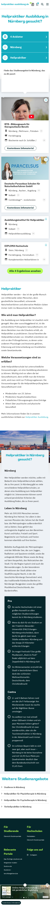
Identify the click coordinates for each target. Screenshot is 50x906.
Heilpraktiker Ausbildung (36, 417)
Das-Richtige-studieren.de (13, 859)
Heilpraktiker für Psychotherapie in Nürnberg (25, 800)
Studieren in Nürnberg (14, 787)
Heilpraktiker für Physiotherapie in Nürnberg (25, 793)
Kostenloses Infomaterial (11, 903)
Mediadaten (31, 836)
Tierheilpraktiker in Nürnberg (17, 806)
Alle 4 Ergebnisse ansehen (25, 271)
